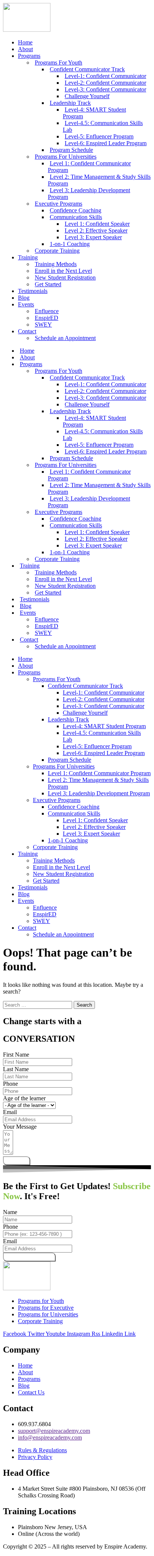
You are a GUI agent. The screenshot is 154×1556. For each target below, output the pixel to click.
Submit (16, 1160)
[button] (84, 672)
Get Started (48, 284)
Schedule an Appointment (65, 338)
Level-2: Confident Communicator (103, 699)
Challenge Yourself (85, 713)
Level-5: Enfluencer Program (97, 746)
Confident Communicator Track (85, 686)
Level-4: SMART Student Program (94, 112)
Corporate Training (57, 250)
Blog (24, 297)
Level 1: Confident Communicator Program (89, 166)
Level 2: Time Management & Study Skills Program (99, 180)
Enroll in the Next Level (61, 867)
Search (84, 1005)
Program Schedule (69, 760)
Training (28, 257)
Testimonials (32, 291)
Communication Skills (74, 813)
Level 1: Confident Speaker (95, 820)
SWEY (43, 324)
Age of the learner (24, 1098)
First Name (16, 1054)
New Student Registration (65, 277)
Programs (29, 56)
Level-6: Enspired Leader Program (106, 143)
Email (10, 1112)
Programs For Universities (64, 766)
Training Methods (54, 860)
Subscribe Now (29, 1257)
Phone (10, 1084)
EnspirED (44, 914)
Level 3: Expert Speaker (93, 237)
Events (26, 304)
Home (25, 42)
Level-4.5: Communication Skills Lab (103, 126)
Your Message (20, 1126)
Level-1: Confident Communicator (103, 692)
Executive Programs (56, 800)
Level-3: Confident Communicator (103, 706)
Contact (27, 331)
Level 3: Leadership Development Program (89, 193)
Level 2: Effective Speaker (94, 827)
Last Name (16, 1069)
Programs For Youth (56, 679)
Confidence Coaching (73, 807)
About (25, 49)
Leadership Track (68, 719)
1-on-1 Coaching (68, 840)
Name (10, 1212)
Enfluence (45, 907)
